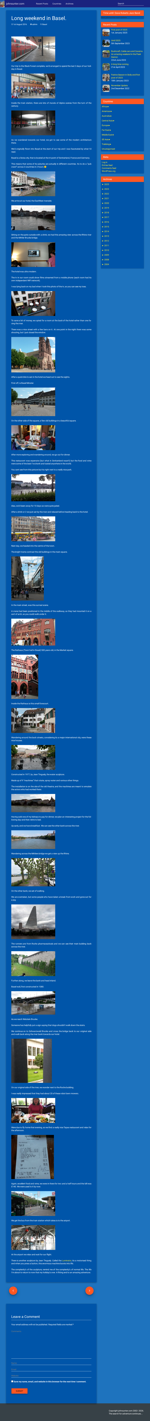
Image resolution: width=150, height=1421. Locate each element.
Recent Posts (42, 4)
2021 (105, 198)
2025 (105, 184)
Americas (106, 111)
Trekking (106, 144)
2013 (105, 236)
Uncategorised (108, 149)
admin (34, 24)
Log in (104, 162)
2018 (105, 212)
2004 (105, 264)
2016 (105, 222)
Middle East (107, 135)
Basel (44, 24)
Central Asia (107, 120)
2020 (105, 203)
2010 (105, 250)
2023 (105, 189)
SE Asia (105, 139)
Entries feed (107, 165)
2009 (105, 255)
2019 (105, 208)
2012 (105, 241)
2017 (105, 217)
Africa (104, 106)
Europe (105, 125)
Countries (56, 4)
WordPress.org (108, 171)
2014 (105, 231)
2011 (105, 245)
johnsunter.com (15, 3)
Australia (106, 116)
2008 (105, 259)
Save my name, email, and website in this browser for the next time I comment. (50, 1381)
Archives (69, 4)
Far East (105, 130)
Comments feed (109, 168)
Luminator (66, 1260)
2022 (105, 194)
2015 (105, 226)
